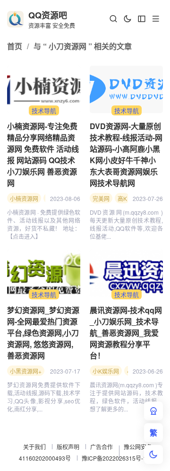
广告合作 (101, 447)
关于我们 (34, 447)
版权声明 (68, 447)
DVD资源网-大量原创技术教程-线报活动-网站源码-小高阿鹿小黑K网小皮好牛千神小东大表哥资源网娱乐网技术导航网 (126, 154)
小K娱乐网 (106, 371)
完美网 (101, 198)
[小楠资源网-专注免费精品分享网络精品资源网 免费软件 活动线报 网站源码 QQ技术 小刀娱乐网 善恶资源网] (43, 89)
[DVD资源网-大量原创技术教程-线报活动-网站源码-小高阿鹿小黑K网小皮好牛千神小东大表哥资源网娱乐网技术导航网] (126, 89)
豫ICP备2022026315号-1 (114, 458)
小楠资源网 (24, 198)
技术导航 (44, 110)
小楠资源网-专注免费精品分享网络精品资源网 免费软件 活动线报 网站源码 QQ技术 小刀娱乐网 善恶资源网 (43, 154)
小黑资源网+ (26, 371)
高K (122, 198)
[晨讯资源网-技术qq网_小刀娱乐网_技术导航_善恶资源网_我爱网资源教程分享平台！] (126, 273)
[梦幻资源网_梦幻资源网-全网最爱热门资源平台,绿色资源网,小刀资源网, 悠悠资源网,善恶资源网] (43, 273)
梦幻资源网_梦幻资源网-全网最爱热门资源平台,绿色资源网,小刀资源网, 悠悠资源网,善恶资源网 (43, 333)
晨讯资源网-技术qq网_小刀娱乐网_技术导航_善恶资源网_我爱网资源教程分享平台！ (126, 333)
